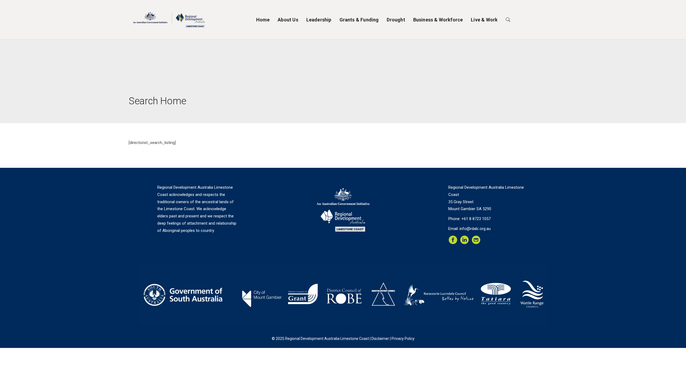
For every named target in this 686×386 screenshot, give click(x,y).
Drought (396, 20)
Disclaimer (380, 338)
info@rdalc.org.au (475, 228)
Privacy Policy (403, 338)
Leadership (318, 20)
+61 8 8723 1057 (476, 218)
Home (263, 20)
